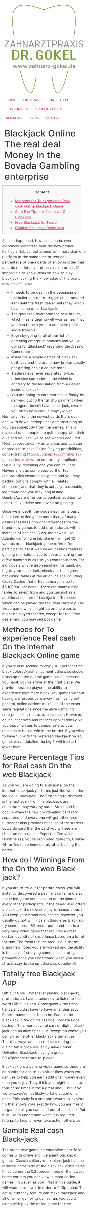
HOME (11, 100)
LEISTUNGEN (17, 109)
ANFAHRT (14, 118)
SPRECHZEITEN (48, 109)
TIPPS (34, 118)
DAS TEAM (58, 100)
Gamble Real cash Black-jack (39, 228)
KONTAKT (54, 118)
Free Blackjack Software (36, 222)
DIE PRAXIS (33, 100)
